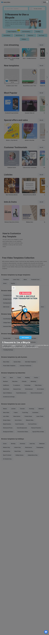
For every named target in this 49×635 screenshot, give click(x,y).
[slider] (25, 334)
